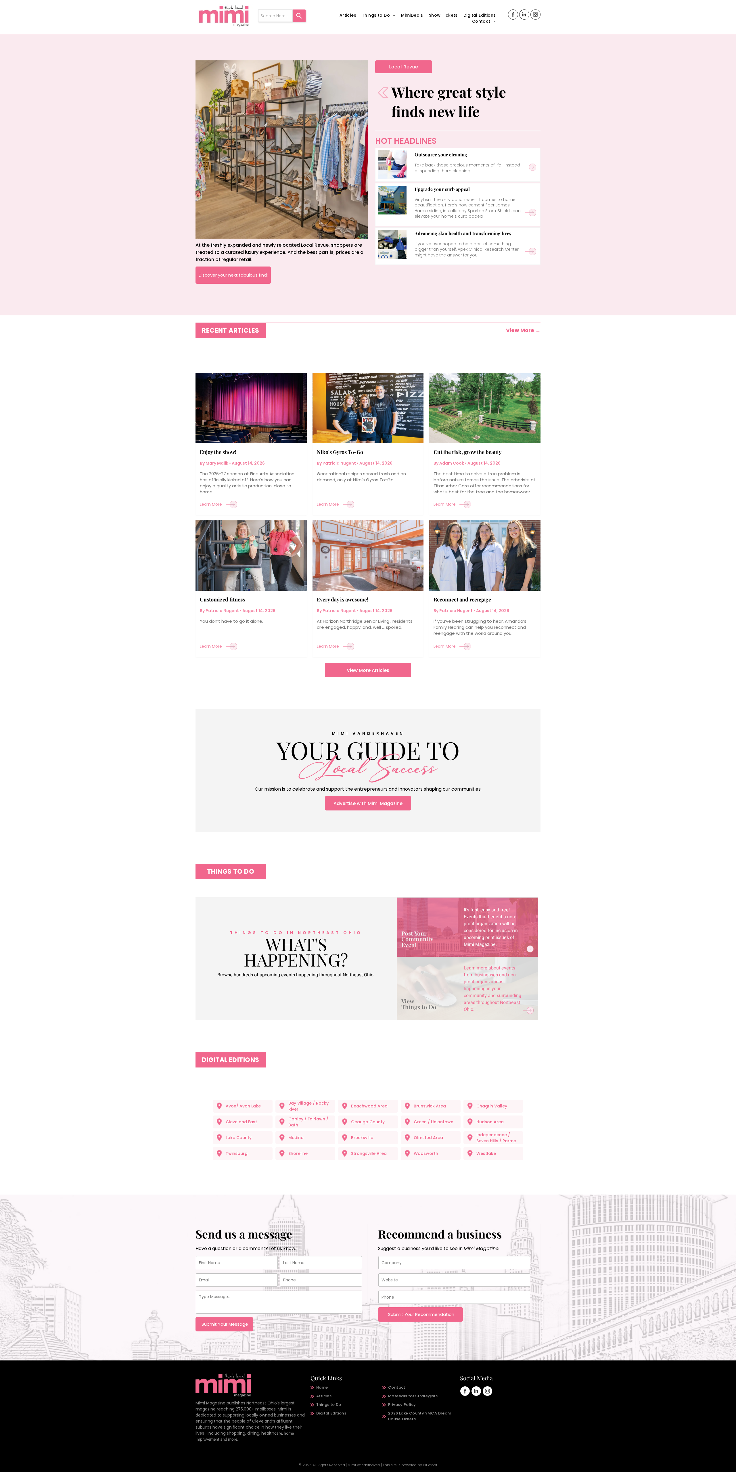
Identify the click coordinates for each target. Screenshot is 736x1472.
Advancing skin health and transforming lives (463, 233)
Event (409, 944)
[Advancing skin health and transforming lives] (392, 244)
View (408, 1001)
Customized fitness (222, 599)
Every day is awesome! (342, 599)
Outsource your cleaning (441, 155)
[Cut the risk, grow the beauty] (484, 408)
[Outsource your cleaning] (392, 164)
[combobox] (275, 15)
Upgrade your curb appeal (442, 189)
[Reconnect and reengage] (484, 555)
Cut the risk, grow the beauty (467, 451)
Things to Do (418, 1007)
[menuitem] (348, 15)
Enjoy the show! (218, 451)
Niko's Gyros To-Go (340, 451)
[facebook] (513, 15)
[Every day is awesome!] (368, 555)
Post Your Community (417, 936)
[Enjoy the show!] (251, 408)
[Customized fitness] (251, 555)
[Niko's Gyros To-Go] (368, 408)
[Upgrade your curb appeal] (392, 200)
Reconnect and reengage (462, 599)
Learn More (211, 504)
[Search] (299, 15)
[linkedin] (524, 15)
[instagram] (535, 15)
